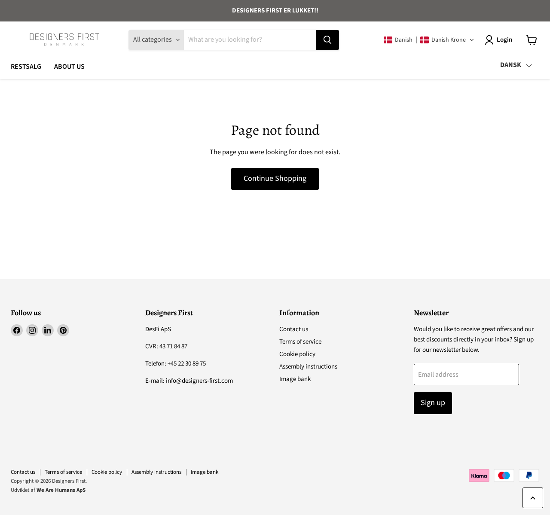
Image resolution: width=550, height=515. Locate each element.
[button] (429, 40)
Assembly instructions (308, 366)
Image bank (295, 379)
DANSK (510, 65)
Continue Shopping (275, 178)
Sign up (433, 402)
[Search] (327, 40)
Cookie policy (297, 354)
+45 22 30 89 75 (187, 363)
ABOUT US (69, 66)
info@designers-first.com (199, 380)
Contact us (293, 329)
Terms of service (300, 341)
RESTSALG (26, 66)
